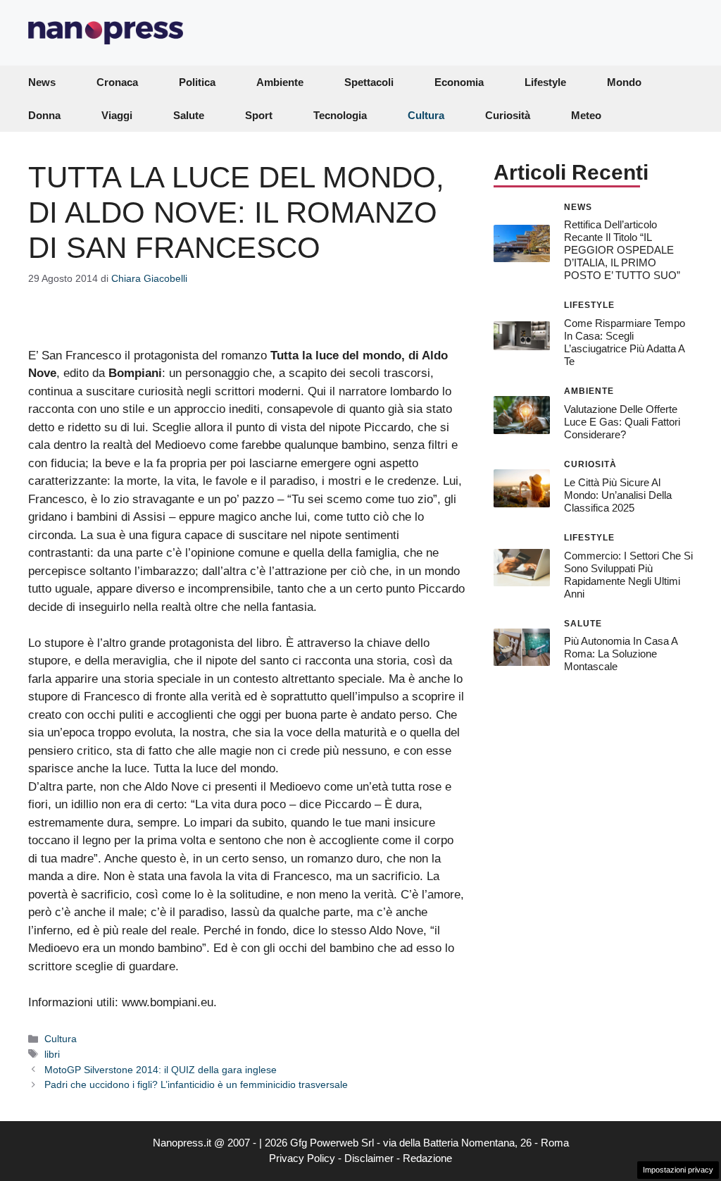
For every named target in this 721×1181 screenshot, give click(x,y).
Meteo (586, 115)
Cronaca (117, 82)
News (42, 82)
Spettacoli (369, 82)
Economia (459, 82)
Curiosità (507, 115)
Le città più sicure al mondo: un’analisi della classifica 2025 (618, 495)
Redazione (427, 1158)
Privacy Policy (302, 1158)
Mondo (624, 82)
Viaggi (116, 115)
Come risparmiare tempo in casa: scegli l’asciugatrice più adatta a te (624, 342)
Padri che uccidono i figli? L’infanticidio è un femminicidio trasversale (196, 1084)
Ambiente (279, 82)
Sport (258, 115)
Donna (44, 115)
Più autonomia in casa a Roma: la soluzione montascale (620, 653)
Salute (188, 115)
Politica (197, 82)
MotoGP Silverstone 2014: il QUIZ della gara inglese (160, 1069)
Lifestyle (545, 82)
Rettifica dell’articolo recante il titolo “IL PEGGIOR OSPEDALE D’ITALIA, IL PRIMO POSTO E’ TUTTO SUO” (622, 249)
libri (52, 1054)
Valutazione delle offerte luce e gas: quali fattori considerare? (622, 421)
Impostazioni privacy (678, 1169)
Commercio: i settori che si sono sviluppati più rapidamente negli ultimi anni (628, 575)
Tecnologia (340, 115)
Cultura (426, 115)
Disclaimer (369, 1158)
